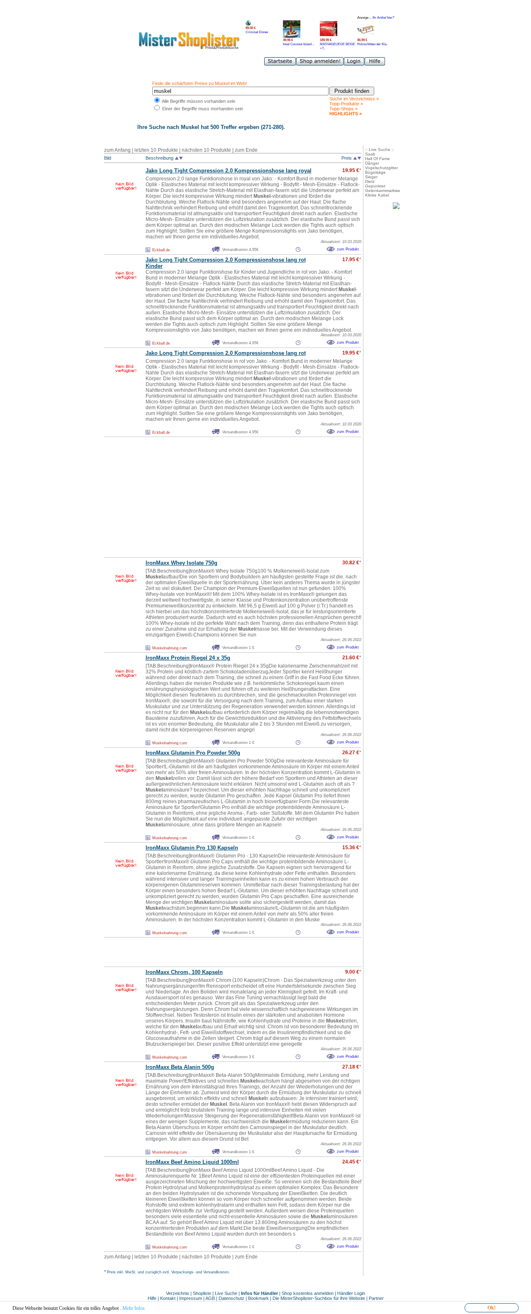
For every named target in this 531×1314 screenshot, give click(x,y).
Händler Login (351, 1293)
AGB (210, 1298)
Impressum (190, 1298)
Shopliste (202, 1293)
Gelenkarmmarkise (382, 190)
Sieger (371, 177)
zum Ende (246, 150)
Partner (376, 1298)
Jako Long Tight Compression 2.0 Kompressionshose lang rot (226, 353)
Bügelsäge (375, 172)
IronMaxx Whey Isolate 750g (181, 563)
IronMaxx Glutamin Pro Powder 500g (193, 753)
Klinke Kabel (377, 195)
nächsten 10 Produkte (206, 150)
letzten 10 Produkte (156, 150)
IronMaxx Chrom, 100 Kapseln (184, 972)
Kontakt (168, 1298)
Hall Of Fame (377, 158)
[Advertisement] (214, 497)
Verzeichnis (177, 1293)
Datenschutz (231, 1298)
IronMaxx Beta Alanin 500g (180, 1067)
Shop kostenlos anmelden (308, 1293)
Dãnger (372, 163)
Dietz (370, 181)
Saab (370, 154)
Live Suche (226, 1293)
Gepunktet (375, 186)
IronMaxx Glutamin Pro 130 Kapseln (192, 848)
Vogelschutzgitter (381, 167)
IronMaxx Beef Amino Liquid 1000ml (192, 1162)
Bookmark (258, 1298)
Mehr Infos (133, 1308)
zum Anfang (117, 150)
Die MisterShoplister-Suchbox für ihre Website (319, 1298)
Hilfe (153, 1298)
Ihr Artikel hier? (383, 17)
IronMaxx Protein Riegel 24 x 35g (188, 658)
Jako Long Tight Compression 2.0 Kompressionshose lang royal (229, 171)
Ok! (491, 1308)
